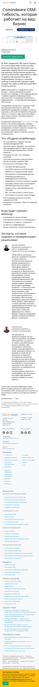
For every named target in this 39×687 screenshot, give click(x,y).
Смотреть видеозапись (13, 56)
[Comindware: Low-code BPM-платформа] (9, 3)
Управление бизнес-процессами (15, 497)
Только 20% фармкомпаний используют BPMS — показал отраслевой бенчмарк (20, 615)
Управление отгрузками (12, 594)
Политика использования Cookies (17, 657)
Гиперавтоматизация (11, 522)
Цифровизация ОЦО (11, 584)
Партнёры (7, 467)
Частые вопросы (13, 661)
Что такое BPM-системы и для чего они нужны (19, 648)
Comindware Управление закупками (16, 570)
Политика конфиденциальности (13, 656)
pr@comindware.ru (9, 448)
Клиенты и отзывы (29, 460)
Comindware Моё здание (12, 572)
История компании (10, 458)
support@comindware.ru (10, 438)
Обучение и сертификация (9, 463)
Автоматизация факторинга (13, 599)
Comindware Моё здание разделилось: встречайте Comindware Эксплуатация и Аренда (20, 611)
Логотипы (15, 663)
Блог (24, 465)
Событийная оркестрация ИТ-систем (16, 524)
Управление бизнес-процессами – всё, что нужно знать (18, 642)
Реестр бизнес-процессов (12, 558)
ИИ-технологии (9, 517)
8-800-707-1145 (25, 419)
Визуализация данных (11, 536)
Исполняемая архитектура (13, 551)
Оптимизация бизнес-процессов (15, 500)
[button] (35, 3)
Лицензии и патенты (11, 460)
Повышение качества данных (14, 519)
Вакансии (7, 479)
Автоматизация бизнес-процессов (15, 502)
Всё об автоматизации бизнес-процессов (17, 646)
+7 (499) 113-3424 (26, 418)
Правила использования (11, 659)
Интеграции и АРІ (10, 514)
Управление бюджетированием (14, 589)
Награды (25, 455)
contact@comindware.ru (10, 443)
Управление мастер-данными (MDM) (16, 596)
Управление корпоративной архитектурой (18, 553)
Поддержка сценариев (11, 507)
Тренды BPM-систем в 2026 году (14, 651)
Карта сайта (7, 663)
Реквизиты (7, 484)
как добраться (7, 424)
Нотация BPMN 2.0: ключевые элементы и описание (18, 638)
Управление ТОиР (10, 604)
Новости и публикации (8, 471)
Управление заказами (11, 591)
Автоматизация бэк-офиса (12, 581)
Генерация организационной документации (18, 556)
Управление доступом (11, 534)
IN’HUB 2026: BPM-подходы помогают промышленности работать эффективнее (18, 625)
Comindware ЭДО (9, 565)
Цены (4, 661)
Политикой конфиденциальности (13, 679)
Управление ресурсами (12, 548)
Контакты (7, 481)
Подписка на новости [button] (27, 661)
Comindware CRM (28, 122)
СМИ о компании (28, 458)
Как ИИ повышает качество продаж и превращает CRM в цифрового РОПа (16, 630)
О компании (8, 455)
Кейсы (25, 463)
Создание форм (9, 531)
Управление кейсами (11, 541)
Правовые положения (27, 658)
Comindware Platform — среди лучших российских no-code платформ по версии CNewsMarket (17, 620)
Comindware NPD (9, 575)
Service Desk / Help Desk (12, 601)
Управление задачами (11, 505)
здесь (33, 681)
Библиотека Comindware (8, 475)
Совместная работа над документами (16, 539)
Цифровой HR (8, 586)
